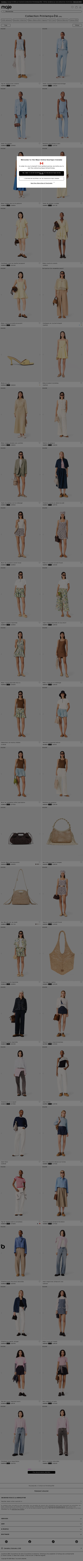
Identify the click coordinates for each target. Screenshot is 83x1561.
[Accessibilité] (3, 1247)
